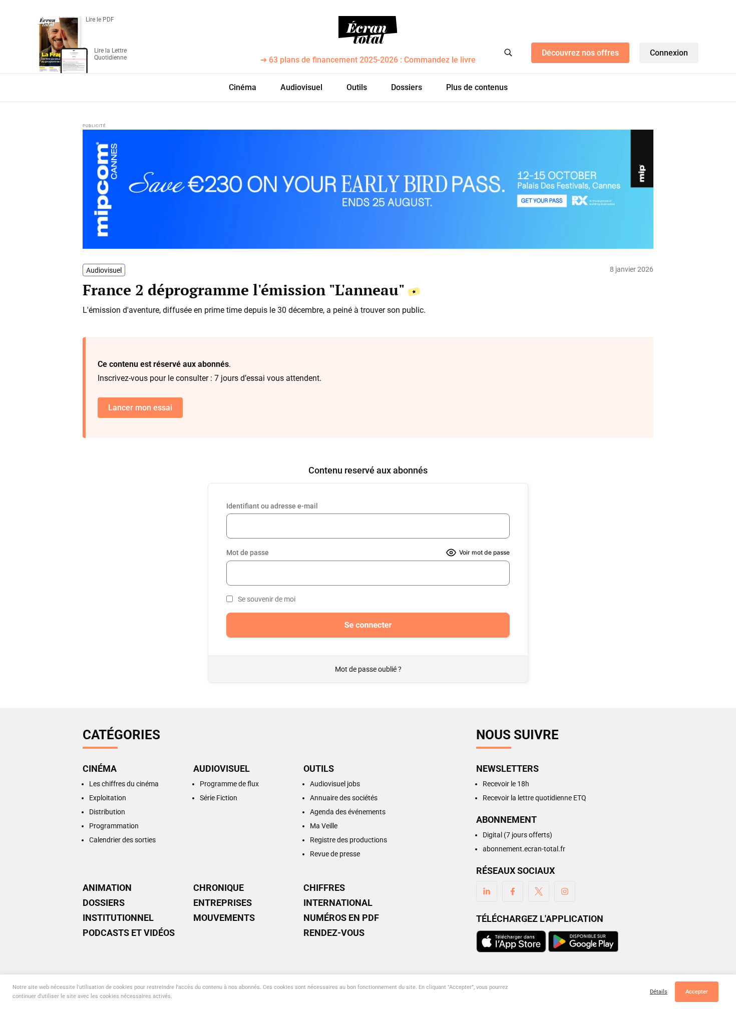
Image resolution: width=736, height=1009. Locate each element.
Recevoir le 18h (506, 784)
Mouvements (224, 918)
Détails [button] (658, 991)
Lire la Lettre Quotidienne (110, 54)
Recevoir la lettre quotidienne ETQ (534, 798)
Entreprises (222, 903)
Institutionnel (118, 918)
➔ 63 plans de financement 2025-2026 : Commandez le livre (368, 60)
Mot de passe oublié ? (368, 669)
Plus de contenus (477, 87)
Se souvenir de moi (266, 599)
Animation (107, 888)
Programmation (114, 826)
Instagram (564, 891)
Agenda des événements (348, 812)
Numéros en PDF (341, 918)
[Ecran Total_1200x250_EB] (368, 189)
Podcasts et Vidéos (129, 933)
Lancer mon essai (140, 407)
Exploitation (107, 798)
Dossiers (406, 87)
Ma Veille (323, 826)
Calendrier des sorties (122, 840)
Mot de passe (247, 553)
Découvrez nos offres (580, 53)
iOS (511, 941)
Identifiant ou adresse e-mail (272, 506)
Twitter (538, 891)
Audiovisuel (301, 87)
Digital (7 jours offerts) (517, 835)
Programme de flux (229, 784)
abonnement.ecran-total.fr (524, 849)
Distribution (107, 812)
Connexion (669, 53)
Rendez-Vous (333, 933)
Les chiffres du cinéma (124, 784)
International (338, 903)
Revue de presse (335, 854)
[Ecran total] (368, 30)
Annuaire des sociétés (344, 798)
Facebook (512, 891)
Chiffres (324, 888)
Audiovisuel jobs (335, 784)
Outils (356, 87)
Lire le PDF (100, 19)
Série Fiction (218, 798)
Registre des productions (348, 840)
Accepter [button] (696, 991)
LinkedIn (486, 891)
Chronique (218, 888)
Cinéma (242, 87)
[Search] (508, 53)
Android (583, 941)
